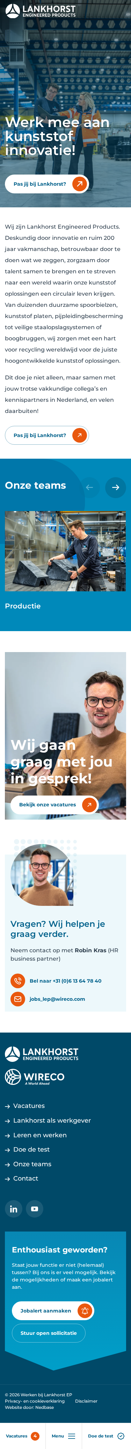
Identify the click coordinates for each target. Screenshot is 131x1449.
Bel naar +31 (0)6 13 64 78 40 (66, 981)
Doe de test (100, 1436)
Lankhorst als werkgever (52, 1120)
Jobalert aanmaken (46, 1311)
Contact (25, 1178)
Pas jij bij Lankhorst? (40, 184)
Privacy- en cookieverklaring (35, 1401)
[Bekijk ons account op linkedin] (13, 1209)
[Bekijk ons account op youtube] (34, 1209)
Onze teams (32, 1164)
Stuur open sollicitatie (49, 1333)
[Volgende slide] (115, 487)
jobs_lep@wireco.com (57, 999)
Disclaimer (86, 1401)
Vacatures (16, 1436)
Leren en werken (40, 1135)
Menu (58, 1436)
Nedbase (44, 1407)
